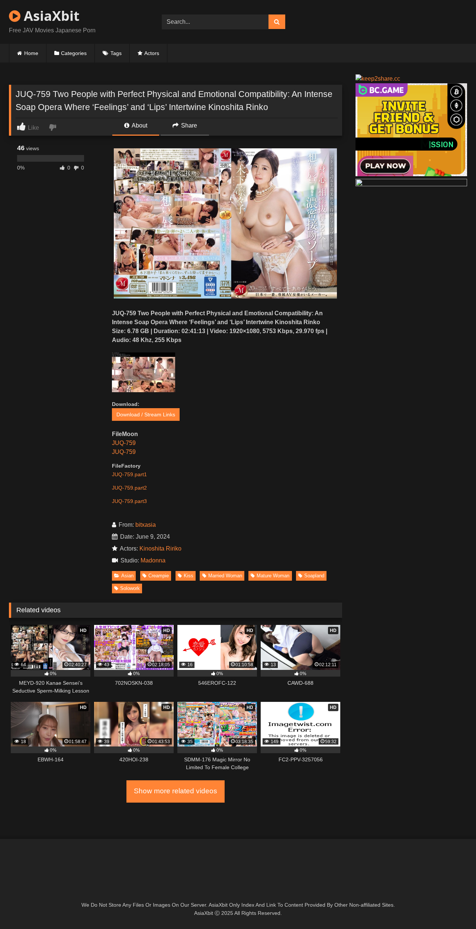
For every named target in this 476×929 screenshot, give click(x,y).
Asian (127, 575)
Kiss (188, 575)
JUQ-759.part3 (129, 501)
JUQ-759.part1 (129, 474)
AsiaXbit (50, 16)
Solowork (130, 588)
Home (31, 53)
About (139, 125)
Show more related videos (175, 791)
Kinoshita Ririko (160, 548)
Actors (151, 53)
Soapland (314, 575)
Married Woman (225, 575)
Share (188, 125)
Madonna (154, 560)
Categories (74, 53)
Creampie (158, 575)
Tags (116, 53)
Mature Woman (273, 575)
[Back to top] (453, 907)
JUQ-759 (124, 443)
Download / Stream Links (145, 414)
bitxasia (145, 525)
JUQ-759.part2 (129, 488)
